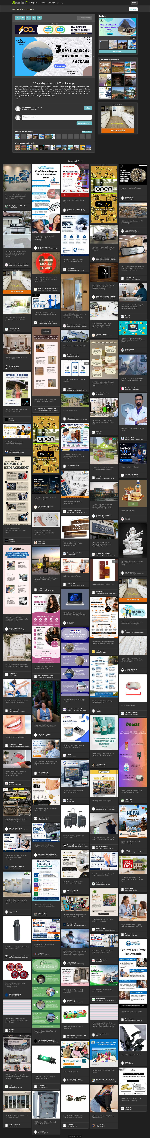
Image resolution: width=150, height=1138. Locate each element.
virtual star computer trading (48, 856)
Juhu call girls (100, 1126)
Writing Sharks (101, 652)
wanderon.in (85, 18)
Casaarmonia (129, 1019)
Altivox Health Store (15, 784)
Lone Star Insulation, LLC (75, 709)
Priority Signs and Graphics (18, 206)
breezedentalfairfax (16, 744)
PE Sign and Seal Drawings (75, 270)
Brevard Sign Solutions (103, 515)
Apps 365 (127, 316)
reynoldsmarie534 (73, 465)
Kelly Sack (41, 541)
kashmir (29, 131)
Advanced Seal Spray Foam (47, 1040)
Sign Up (133, 9)
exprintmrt (99, 477)
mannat (127, 850)
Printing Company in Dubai (105, 478)
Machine (99, 961)
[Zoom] (34, 18)
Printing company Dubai (133, 279)
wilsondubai (129, 888)
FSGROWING (129, 1064)
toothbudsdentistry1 (74, 1079)
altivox (11, 782)
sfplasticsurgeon (43, 818)
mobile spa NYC (43, 736)
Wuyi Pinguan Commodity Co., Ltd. (20, 956)
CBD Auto (12, 539)
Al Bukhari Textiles (102, 393)
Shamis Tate (42, 913)
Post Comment (84, 123)
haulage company (73, 356)
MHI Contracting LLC (132, 231)
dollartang (128, 1062)
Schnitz (127, 518)
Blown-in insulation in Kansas (48, 1042)
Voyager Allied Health (132, 935)
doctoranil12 (129, 437)
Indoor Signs (13, 207)
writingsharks (100, 651)
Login (134, 3)
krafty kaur (12, 673)
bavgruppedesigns (15, 994)
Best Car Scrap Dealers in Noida (19, 830)
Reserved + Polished (44, 734)
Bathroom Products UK (74, 1002)
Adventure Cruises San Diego (105, 1079)
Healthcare (71, 467)
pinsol (69, 754)
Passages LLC (71, 924)
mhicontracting (130, 230)
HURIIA (11, 420)
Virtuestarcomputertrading (47, 854)
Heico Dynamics (101, 960)
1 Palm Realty (100, 928)
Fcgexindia (41, 1085)
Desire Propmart (14, 330)
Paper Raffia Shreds (15, 1087)
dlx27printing (129, 277)
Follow (88, 108)
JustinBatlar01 (71, 268)
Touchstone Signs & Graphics (19, 264)
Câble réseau (71, 756)
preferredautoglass (15, 628)
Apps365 (98, 433)
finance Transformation (104, 336)
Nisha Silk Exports (131, 669)
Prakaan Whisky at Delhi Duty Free (107, 593)
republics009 (100, 1125)
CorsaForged (129, 199)
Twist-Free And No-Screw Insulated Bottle (23, 957)
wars (10, 912)
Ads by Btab (53, 24)
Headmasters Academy (45, 677)
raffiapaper (12, 1086)
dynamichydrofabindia (45, 322)
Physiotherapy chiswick (17, 711)
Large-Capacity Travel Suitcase (77, 846)
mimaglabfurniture (102, 1034)
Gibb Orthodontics (44, 247)
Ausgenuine (129, 934)
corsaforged (129, 197)
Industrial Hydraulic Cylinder (47, 323)
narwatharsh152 (14, 451)
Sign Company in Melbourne (105, 555)
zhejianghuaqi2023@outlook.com (78, 1035)
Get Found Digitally (131, 474)
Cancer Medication (15, 868)
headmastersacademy (45, 675)
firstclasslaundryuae (132, 631)
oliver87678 (99, 591)
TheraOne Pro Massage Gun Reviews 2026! (80, 390)
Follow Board (86, 132)
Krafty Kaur (13, 675)
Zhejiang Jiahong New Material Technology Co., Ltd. (84, 845)
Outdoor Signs (101, 517)
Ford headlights (14, 996)
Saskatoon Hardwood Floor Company (50, 408)
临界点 (11, 1031)
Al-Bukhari (99, 394)
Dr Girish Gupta (101, 883)
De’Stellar (128, 1107)
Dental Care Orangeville (75, 1081)
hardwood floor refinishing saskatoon (50, 410)
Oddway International (16, 866)
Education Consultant (16, 452)
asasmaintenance (102, 846)
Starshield (70, 622)
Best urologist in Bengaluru (134, 439)
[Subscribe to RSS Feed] (57, 3)
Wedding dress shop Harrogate (77, 419)
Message (51, 3)
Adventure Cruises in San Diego (106, 1081)
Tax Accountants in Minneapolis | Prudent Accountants (85, 512)
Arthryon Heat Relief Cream (76, 585)
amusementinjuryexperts (75, 209)
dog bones (128, 801)
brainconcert (129, 349)
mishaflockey (100, 764)
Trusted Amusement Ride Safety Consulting (81, 211)
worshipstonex (130, 572)
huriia (11, 418)
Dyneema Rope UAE (131, 712)
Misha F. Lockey (101, 766)
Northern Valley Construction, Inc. (107, 808)
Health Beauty (43, 819)
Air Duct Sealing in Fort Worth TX (78, 710)
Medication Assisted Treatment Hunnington (81, 925)
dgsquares (70, 418)
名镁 (97, 1035)
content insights (101, 334)
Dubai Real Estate (131, 890)
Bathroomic (71, 1000)
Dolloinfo (70, 388)
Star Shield (70, 623)
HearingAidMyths (44, 774)
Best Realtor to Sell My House (105, 930)
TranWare (70, 800)
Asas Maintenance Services (105, 848)
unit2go (98, 710)
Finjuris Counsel (43, 508)
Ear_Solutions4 (43, 772)
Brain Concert (129, 351)
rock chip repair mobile (16, 630)
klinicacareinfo (14, 710)
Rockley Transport (73, 355)
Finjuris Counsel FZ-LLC (45, 506)
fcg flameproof (43, 1087)
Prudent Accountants (74, 510)
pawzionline (129, 799)
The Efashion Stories (132, 388)
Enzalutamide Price (44, 955)
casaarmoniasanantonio (133, 1020)
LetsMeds (41, 953)
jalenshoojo (71, 583)
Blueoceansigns (14, 1124)
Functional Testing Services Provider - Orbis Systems (113, 1000)
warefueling (13, 911)
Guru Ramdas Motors (16, 828)
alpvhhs (11, 1029)
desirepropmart (14, 328)
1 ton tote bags (72, 1037)
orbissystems (100, 998)
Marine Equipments (131, 714)
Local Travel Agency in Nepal (134, 852)
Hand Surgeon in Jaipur (103, 884)
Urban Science (14, 366)
